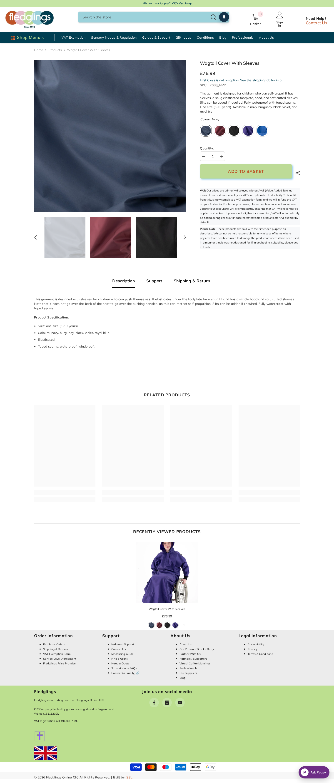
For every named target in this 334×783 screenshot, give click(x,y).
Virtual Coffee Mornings (194, 663)
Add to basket (246, 171)
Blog (182, 677)
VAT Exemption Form (57, 654)
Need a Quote (120, 663)
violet (175, 625)
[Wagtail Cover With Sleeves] (167, 572)
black (167, 625)
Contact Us (316, 22)
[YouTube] (180, 702)
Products (55, 50)
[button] (35, 237)
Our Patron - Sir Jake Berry (196, 649)
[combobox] (143, 17)
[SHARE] (296, 173)
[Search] (153, 17)
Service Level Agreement (59, 658)
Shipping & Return (192, 281)
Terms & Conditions (260, 654)
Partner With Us (190, 654)
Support (154, 281)
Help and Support (122, 644)
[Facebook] (154, 702)
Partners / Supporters (193, 658)
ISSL (128, 777)
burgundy (159, 625)
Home (38, 50)
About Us (185, 644)
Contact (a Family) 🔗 (125, 673)
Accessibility (256, 644)
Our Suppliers (188, 673)
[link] (64, 492)
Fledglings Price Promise (59, 663)
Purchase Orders (54, 644)
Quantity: (207, 148)
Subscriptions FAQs (124, 668)
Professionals (188, 668)
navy (151, 625)
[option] (110, 136)
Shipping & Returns (55, 649)
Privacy (252, 649)
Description (123, 281)
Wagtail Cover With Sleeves (167, 609)
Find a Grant (119, 658)
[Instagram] (167, 702)
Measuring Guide (122, 654)
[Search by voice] (224, 17)
